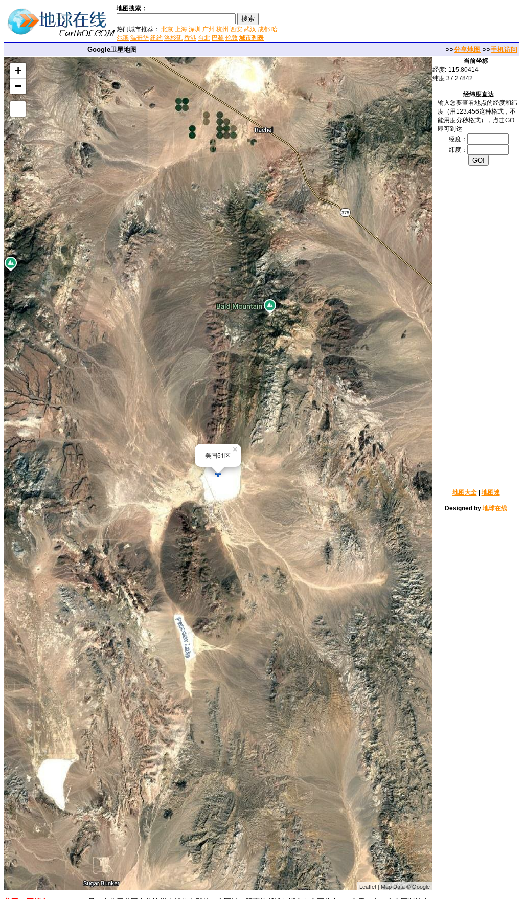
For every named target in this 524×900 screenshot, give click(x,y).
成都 (264, 29)
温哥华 (139, 37)
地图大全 (464, 492)
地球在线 (495, 508)
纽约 (156, 37)
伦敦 (231, 37)
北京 (167, 29)
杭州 (222, 29)
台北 (204, 37)
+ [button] (18, 70)
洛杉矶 (173, 37)
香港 (190, 37)
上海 (181, 29)
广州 (208, 29)
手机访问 (504, 49)
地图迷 (491, 492)
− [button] (18, 86)
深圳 (195, 29)
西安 (236, 29)
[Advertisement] (402, 22)
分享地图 (467, 49)
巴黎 (218, 37)
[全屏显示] (18, 109)
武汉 (250, 29)
